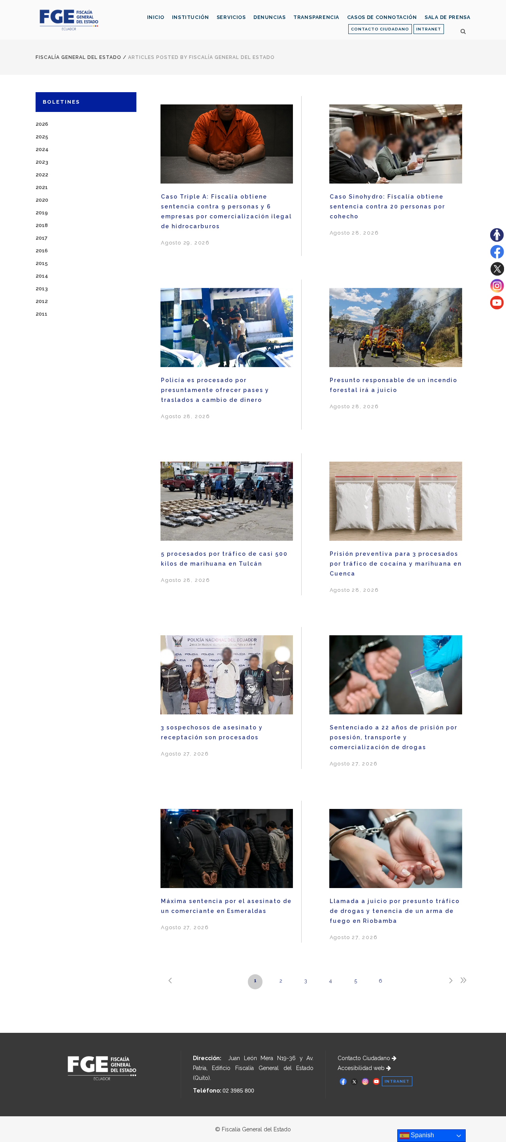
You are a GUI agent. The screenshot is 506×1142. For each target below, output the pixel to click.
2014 (42, 276)
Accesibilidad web (362, 1068)
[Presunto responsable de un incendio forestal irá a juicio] (395, 329)
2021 (42, 187)
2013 (42, 289)
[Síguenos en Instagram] (497, 291)
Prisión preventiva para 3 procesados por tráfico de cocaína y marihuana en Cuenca (396, 564)
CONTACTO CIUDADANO (380, 29)
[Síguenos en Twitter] (497, 274)
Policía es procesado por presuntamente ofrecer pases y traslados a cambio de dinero (215, 390)
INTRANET (428, 29)
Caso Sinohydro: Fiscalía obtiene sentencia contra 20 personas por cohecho (387, 206)
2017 (41, 238)
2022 (42, 175)
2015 (42, 263)
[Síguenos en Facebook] (497, 257)
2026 (42, 124)
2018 (42, 225)
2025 (42, 137)
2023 (42, 162)
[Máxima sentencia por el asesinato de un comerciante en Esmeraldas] (226, 849)
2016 (42, 251)
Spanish (421, 1135)
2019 (42, 213)
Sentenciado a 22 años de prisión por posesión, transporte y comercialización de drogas (393, 737)
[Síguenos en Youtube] (497, 307)
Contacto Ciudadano (365, 1058)
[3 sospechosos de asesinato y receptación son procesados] (226, 676)
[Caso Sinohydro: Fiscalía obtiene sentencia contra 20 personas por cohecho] (395, 145)
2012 (42, 301)
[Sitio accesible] (497, 240)
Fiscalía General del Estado (78, 57)
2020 (42, 200)
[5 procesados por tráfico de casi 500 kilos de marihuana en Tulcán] (226, 502)
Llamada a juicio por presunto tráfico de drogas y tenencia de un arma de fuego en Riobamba (395, 911)
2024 (42, 149)
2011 (41, 314)
